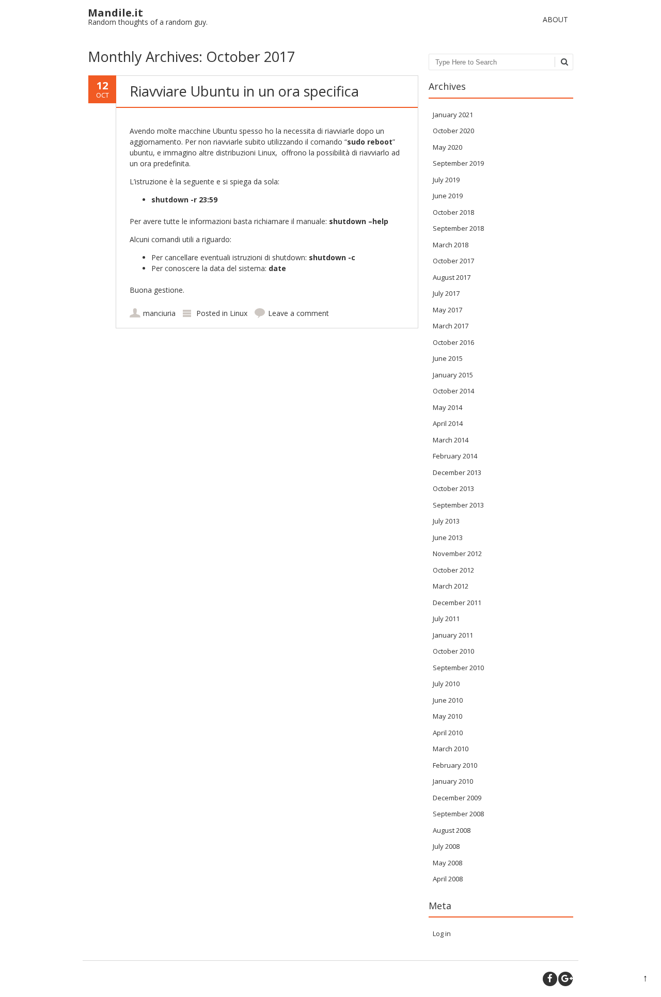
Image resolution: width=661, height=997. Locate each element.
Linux (238, 313)
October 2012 (453, 570)
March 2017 (450, 325)
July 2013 (446, 521)
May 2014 (447, 407)
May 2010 (447, 716)
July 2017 (446, 293)
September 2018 (458, 228)
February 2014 (455, 456)
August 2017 (451, 277)
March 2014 (450, 440)
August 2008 (451, 830)
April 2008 (448, 878)
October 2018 (453, 212)
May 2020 (447, 147)
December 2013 (457, 472)
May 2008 (447, 862)
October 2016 (453, 342)
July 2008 (446, 846)
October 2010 (453, 651)
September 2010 (458, 667)
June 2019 (448, 195)
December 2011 (457, 602)
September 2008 (458, 813)
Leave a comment (298, 313)
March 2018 (450, 244)
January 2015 (453, 374)
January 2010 (453, 781)
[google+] (565, 979)
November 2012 (457, 553)
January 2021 (453, 114)
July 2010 (446, 683)
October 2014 (453, 390)
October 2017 (453, 260)
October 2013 (453, 488)
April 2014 (448, 423)
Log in (442, 933)
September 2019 (458, 163)
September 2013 (458, 505)
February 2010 (455, 765)
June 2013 (448, 537)
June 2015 (448, 358)
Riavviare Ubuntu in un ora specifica (244, 91)
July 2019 (446, 179)
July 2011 (446, 618)
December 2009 (457, 797)
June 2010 (448, 700)
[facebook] (550, 979)
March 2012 (450, 586)
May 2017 (447, 309)
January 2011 (453, 635)
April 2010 (448, 732)
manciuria (159, 313)
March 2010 (450, 748)
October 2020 (453, 130)
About (555, 19)
